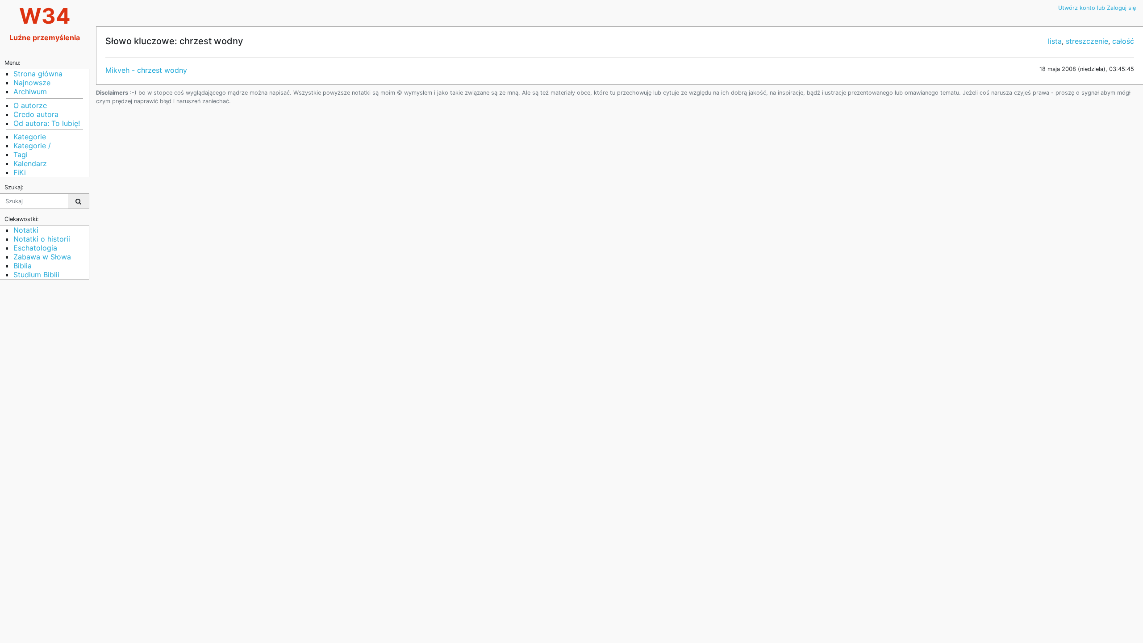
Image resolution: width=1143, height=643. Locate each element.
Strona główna (38, 73)
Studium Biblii (36, 274)
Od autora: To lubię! (46, 123)
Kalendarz (30, 163)
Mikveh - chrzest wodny (146, 70)
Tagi (20, 154)
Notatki (25, 229)
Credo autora (35, 114)
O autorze (30, 105)
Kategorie (29, 136)
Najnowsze (31, 82)
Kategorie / (32, 145)
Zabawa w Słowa (42, 256)
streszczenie (1087, 41)
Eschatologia (35, 247)
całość (1123, 41)
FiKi (19, 172)
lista (1055, 41)
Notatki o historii (41, 238)
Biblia (22, 265)
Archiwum (30, 91)
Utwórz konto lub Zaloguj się (1097, 7)
